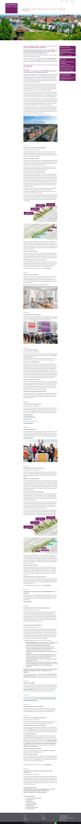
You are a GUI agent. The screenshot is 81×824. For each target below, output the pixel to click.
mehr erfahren (28, 601)
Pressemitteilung (29, 423)
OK (55, 823)
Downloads (61, 9)
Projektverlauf (43, 9)
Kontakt (61, 1)
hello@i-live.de (28, 419)
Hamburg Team (65, 78)
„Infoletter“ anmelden (50, 580)
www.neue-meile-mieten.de (42, 284)
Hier (31, 729)
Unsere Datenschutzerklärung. (47, 822)
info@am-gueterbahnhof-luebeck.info (67, 818)
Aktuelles (25, 9)
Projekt (33, 9)
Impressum (67, 1)
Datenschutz (72, 1)
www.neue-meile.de (29, 689)
